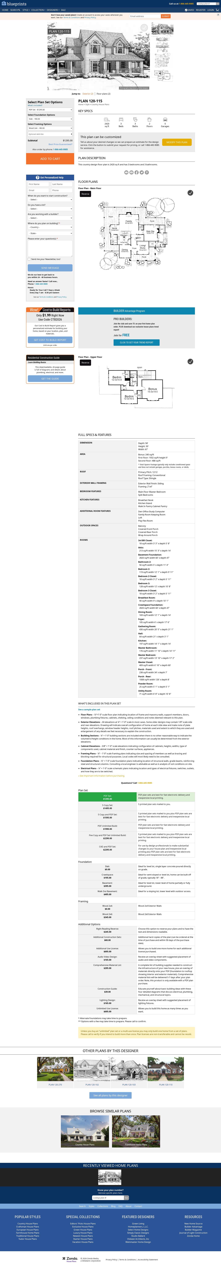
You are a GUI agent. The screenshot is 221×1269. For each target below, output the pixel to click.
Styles (91, 1206)
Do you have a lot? (36, 205)
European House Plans (28, 1229)
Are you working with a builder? (43, 214)
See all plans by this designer (110, 1095)
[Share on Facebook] (136, 172)
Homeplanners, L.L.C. (138, 1226)
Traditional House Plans (27, 1235)
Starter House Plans (83, 1239)
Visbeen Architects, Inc (138, 1239)
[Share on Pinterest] (146, 172)
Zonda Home (193, 1235)
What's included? (35, 105)
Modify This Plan (177, 142)
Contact (138, 1206)
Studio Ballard (138, 1235)
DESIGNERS (52, 10)
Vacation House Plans (82, 1242)
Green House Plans (83, 1229)
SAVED (191, 10)
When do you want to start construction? (47, 195)
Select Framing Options (40, 124)
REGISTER (200, 10)
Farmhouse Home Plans (27, 1232)
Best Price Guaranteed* (61, 144)
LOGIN (210, 10)
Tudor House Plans (28, 1239)
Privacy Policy (90, 17)
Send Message (50, 267)
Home (80, 104)
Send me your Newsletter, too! (45, 259)
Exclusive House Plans (82, 1226)
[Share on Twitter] (141, 172)
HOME (5, 10)
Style (26, 10)
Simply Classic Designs (138, 1232)
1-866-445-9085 (60, 149)
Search (82, 1206)
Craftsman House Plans (27, 1226)
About (128, 1206)
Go (218, 3)
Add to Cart (50, 159)
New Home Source (193, 1223)
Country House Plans (100, 104)
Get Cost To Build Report (50, 339)
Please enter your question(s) (43, 238)
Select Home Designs (138, 1229)
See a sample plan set (89, 709)
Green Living (138, 1223)
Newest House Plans (83, 1235)
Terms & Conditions (71, 17)
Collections (102, 1206)
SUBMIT (166, 16)
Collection (37, 10)
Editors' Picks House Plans (83, 1223)
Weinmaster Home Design (138, 1242)
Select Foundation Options (41, 114)
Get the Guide (50, 378)
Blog (113, 1206)
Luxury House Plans (82, 1232)
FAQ (121, 1206)
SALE (63, 10)
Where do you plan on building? (44, 223)
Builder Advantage (193, 1226)
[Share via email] (126, 172)
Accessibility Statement (148, 1259)
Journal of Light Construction (193, 1232)
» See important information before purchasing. (101, 775)
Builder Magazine (193, 1229)
